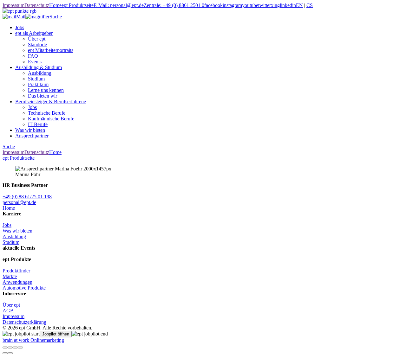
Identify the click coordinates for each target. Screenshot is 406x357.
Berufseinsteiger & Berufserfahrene (50, 101)
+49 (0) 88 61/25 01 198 (27, 196)
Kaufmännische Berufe (51, 118)
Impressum (13, 5)
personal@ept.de (19, 202)
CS (309, 5)
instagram (232, 5)
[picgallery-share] (10, 347)
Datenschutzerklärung (24, 322)
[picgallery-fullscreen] (15, 347)
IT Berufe (38, 124)
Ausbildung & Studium (38, 67)
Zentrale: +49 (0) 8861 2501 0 (174, 5)
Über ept (36, 38)
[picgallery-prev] (5, 353)
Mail (20, 16)
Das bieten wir (42, 96)
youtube (250, 5)
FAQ (33, 56)
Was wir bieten (30, 130)
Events (35, 61)
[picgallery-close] (5, 347)
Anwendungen (17, 282)
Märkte (10, 276)
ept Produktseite (78, 5)
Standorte (37, 44)
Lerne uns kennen (46, 90)
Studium (36, 78)
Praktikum (38, 84)
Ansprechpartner (32, 135)
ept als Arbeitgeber (34, 33)
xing (275, 5)
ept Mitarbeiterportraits (50, 50)
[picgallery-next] (10, 353)
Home (55, 5)
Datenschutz (36, 5)
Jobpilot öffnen (55, 334)
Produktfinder (16, 270)
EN (299, 5)
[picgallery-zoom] (20, 347)
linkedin (288, 5)
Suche (55, 16)
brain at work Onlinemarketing (33, 340)
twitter (264, 5)
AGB (8, 310)
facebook (213, 5)
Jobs (19, 27)
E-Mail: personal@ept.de (119, 5)
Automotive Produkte (24, 287)
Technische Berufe (46, 113)
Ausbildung (39, 73)
